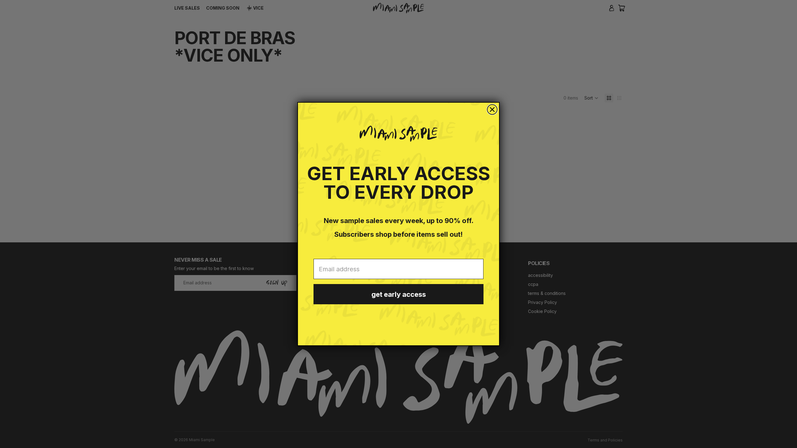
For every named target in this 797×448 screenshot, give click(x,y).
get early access (398, 294)
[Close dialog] (492, 109)
